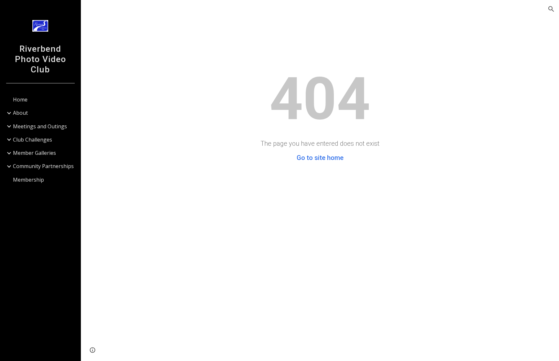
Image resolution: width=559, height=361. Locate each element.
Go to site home (320, 158)
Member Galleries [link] (34, 152)
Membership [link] (28, 179)
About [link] (20, 112)
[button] (551, 9)
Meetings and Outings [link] (40, 126)
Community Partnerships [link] (43, 166)
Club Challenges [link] (32, 139)
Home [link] (20, 99)
